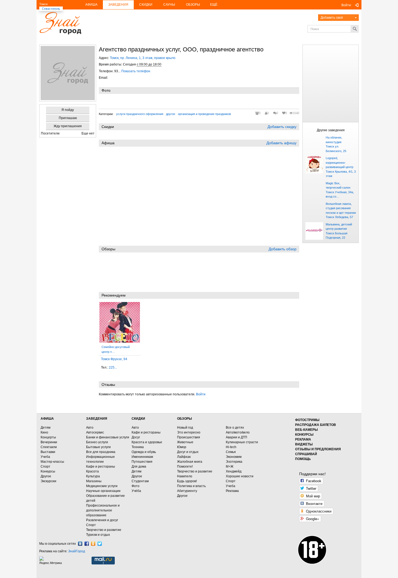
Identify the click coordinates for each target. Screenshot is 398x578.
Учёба (136, 491)
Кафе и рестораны (100, 466)
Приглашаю (68, 118)
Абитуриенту (187, 491)
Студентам (140, 481)
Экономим (234, 457)
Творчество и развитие (103, 530)
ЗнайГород (76, 551)
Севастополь (51, 8)
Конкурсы (48, 471)
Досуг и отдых (187, 452)
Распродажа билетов (315, 425)
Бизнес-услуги (97, 442)
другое (170, 114)
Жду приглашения (68, 126)
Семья (231, 452)
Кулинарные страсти (242, 442)
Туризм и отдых (98, 535)
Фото (135, 486)
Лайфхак (184, 457)
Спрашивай (306, 454)
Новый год (185, 427)
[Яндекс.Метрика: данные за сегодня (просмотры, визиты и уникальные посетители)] (51, 560)
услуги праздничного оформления (139, 114)
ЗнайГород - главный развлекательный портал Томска (60, 23)
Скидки (145, 4)
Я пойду (67, 110)
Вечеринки (49, 442)
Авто (89, 427)
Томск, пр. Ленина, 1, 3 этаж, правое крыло (142, 58)
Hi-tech (231, 447)
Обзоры (193, 4)
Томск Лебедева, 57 (339, 217)
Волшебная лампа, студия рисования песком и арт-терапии (341, 208)
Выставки (48, 452)
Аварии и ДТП (236, 437)
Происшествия (188, 437)
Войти (200, 394)
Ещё (213, 4)
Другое (46, 476)
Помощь (303, 459)
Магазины (94, 481)
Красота (92, 471)
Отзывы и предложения (318, 449)
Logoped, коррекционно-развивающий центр (339, 162)
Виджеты (304, 444)
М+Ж (229, 466)
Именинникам (142, 457)
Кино (44, 432)
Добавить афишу (281, 143)
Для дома (139, 466)
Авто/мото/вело (238, 432)
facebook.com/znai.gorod (86, 543)
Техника (138, 447)
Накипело (184, 476)
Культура (93, 476)
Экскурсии (48, 481)
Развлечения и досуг (102, 520)
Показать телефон (135, 71)
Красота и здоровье (147, 442)
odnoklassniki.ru (93, 543)
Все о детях (235, 427)
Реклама (232, 491)
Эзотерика (234, 462)
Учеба (45, 457)
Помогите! (185, 466)
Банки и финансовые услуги (107, 437)
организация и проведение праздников (204, 114)
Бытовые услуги (98, 447)
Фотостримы (307, 420)
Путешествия (142, 462)
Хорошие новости (239, 476)
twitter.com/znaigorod (99, 543)
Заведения (118, 4)
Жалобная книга (189, 462)
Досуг (136, 437)
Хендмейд (234, 471)
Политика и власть (191, 486)
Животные (185, 442)
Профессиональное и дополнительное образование (103, 510)
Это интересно (188, 432)
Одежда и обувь (144, 452)
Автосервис (95, 432)
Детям (45, 427)
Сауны (169, 4)
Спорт (45, 466)
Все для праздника (100, 452)
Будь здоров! (187, 481)
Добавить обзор (282, 249)
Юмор (181, 447)
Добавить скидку (281, 126)
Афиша (91, 4)
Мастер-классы (52, 462)
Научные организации (103, 491)
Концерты (48, 437)
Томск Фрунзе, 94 (114, 359)
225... (113, 367)
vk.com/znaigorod (80, 543)
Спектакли (49, 447)
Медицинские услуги (102, 486)
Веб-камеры (306, 430)
